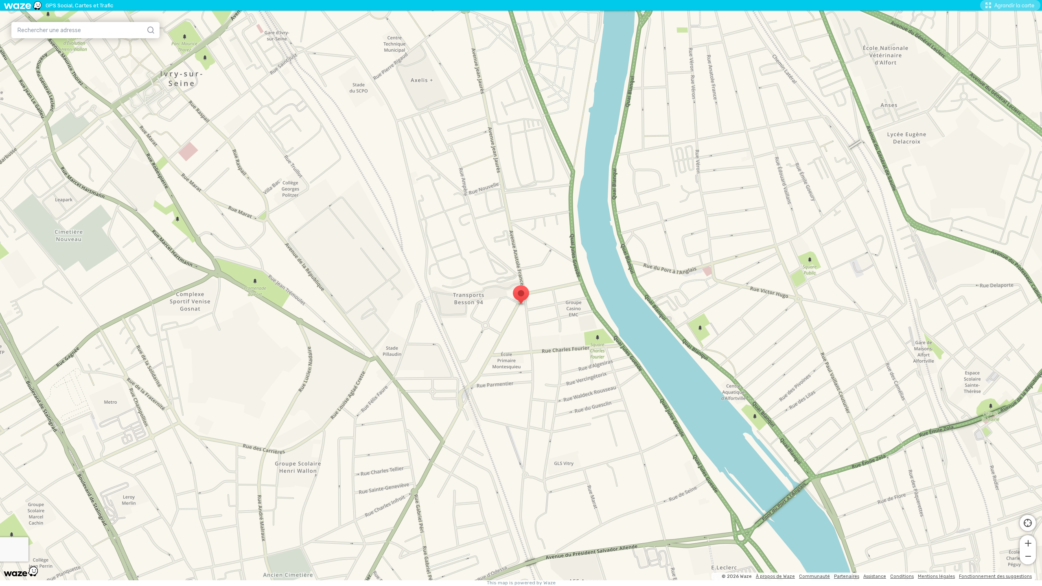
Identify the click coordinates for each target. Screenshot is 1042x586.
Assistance (874, 576)
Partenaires (846, 576)
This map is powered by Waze (521, 583)
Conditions (902, 576)
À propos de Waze (775, 576)
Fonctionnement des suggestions (995, 576)
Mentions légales (936, 576)
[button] (1028, 542)
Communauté (814, 576)
